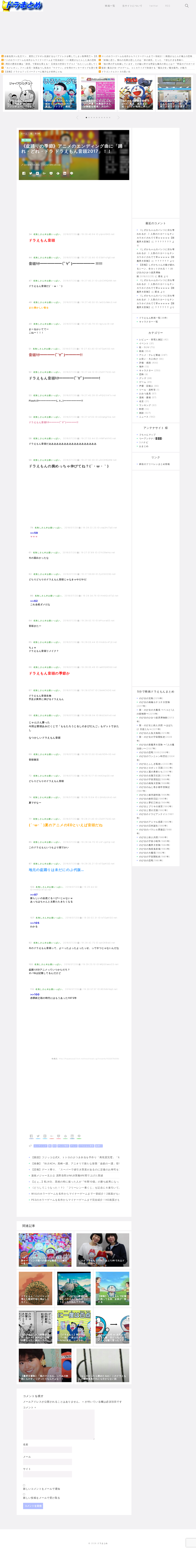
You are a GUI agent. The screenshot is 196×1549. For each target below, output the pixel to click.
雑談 (141, 413)
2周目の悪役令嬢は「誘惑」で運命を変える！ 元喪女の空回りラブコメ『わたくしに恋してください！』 (56, 64)
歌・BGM (35, 133)
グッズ (142, 378)
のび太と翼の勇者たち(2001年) (156, 771)
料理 (141, 409)
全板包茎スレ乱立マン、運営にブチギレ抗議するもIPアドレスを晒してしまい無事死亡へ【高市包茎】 (55, 56)
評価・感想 (145, 362)
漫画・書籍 (145, 397)
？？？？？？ (162, 307)
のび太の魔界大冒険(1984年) (154, 845)
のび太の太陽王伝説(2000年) (155, 775)
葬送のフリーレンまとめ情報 (154, 464)
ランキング (145, 405)
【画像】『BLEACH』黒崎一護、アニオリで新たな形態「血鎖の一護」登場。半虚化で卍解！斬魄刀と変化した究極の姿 (102, 1163)
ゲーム (142, 382)
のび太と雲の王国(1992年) (153, 810)
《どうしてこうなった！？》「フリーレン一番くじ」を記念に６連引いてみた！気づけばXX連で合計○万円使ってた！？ (103, 1187)
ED (54, 1146)
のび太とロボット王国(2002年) (156, 767)
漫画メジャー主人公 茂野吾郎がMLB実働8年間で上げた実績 (67, 1175)
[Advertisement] (98, 33)
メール (27, 1456)
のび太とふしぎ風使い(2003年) (156, 764)
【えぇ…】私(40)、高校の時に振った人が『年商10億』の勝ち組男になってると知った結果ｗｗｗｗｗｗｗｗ (96, 1181)
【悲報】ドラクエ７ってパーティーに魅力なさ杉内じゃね (33, 71)
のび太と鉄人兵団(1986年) (153, 837)
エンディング (40, 1146)
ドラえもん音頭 (86, 1146)
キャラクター (146, 370)
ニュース (144, 416)
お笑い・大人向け (148, 358)
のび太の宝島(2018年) (151, 698)
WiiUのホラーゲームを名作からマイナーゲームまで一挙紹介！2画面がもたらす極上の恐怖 (147, 56)
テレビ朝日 (63, 1146)
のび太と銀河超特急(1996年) (154, 794)
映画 (141, 351)
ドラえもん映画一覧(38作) (153, 317)
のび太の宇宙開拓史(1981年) (154, 856)
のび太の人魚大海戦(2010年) (154, 733)
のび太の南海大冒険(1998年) (154, 783)
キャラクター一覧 (148, 321)
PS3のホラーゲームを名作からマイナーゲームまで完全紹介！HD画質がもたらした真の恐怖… (51, 60)
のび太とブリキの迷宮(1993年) (156, 806)
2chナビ (143, 442)
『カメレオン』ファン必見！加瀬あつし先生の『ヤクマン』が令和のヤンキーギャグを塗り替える (53, 68)
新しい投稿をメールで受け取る (41, 1497)
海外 (141, 366)
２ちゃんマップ (147, 434)
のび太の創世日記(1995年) (153, 798)
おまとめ (144, 446)
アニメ (74, 1146)
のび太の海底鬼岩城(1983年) (154, 848)
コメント (29, 1407)
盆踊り (99, 1146)
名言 (141, 401)
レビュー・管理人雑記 (151, 339)
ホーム (24, 133)
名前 (25, 1444)
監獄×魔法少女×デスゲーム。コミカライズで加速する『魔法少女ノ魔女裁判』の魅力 (144, 68)
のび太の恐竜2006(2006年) (154, 752)
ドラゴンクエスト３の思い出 (116, 71)
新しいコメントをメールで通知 (41, 1488)
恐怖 (141, 374)
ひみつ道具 (145, 393)
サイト (27, 1468)
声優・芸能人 (146, 385)
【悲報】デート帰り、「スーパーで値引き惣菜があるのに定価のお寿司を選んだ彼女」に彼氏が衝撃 (91, 1169)
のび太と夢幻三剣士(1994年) (154, 802)
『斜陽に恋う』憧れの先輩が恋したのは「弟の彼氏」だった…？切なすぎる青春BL (143, 60)
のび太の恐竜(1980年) (151, 860)
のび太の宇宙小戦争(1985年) (154, 841)
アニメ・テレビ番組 (150, 355)
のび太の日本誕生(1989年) (153, 825)
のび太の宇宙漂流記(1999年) (154, 779)
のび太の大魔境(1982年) (152, 852)
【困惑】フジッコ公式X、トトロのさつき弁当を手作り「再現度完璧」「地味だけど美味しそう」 (89, 1157)
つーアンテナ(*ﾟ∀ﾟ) (151, 438)
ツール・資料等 (147, 389)
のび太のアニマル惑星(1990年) (156, 821)
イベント (144, 343)
